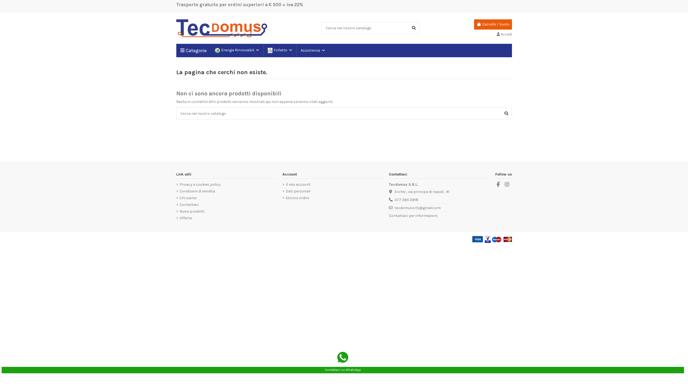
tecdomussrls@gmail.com (418, 208)
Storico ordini (297, 198)
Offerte (186, 218)
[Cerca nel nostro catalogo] (414, 28)
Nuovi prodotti (192, 211)
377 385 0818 (406, 200)
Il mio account (298, 184)
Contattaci (189, 204)
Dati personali (298, 191)
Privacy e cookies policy (200, 184)
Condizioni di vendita (197, 191)
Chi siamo (188, 198)
